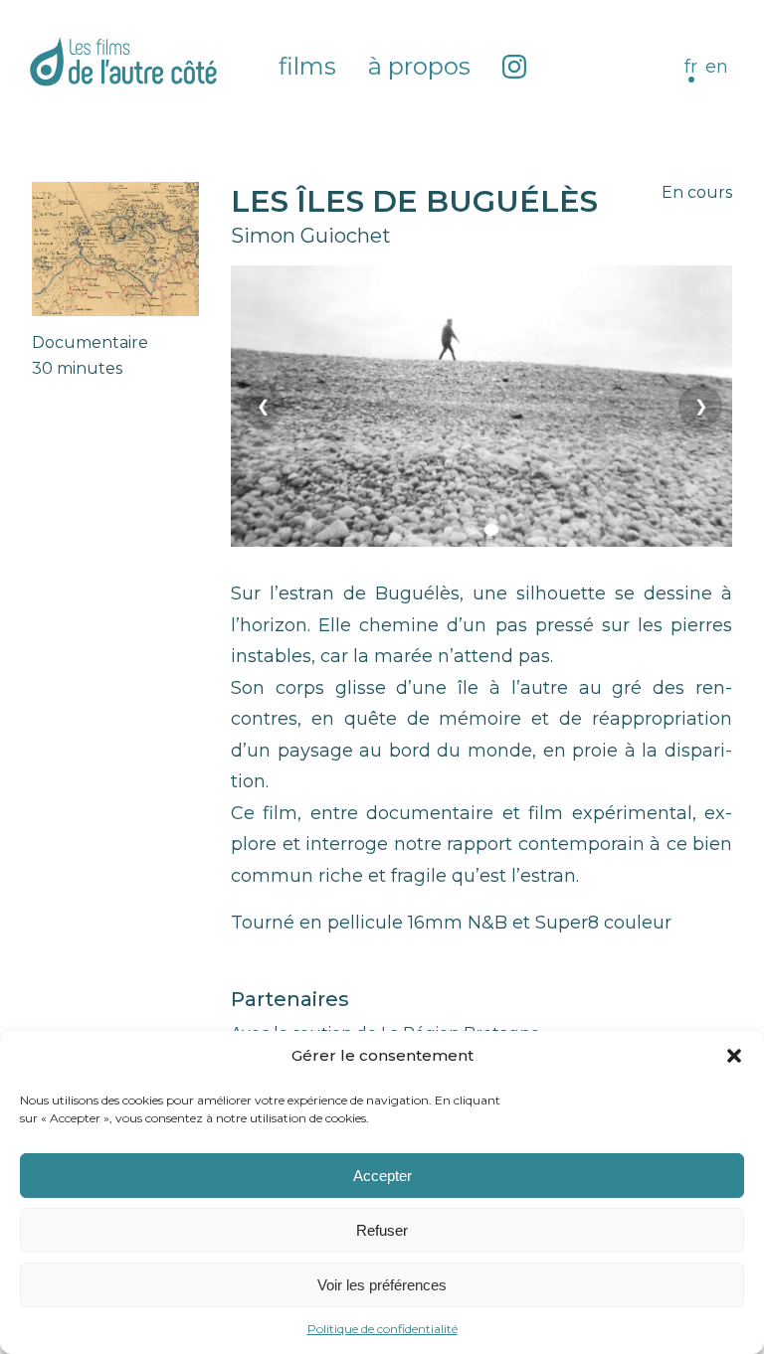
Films (307, 66)
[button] (734, 1056)
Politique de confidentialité (382, 1328)
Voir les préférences (382, 1284)
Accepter (382, 1175)
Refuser (382, 1230)
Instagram (514, 67)
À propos (419, 66)
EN (716, 67)
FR (690, 67)
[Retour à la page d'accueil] (123, 61)
